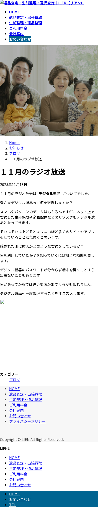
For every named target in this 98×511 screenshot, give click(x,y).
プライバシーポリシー (27, 421)
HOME (14, 388)
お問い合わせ (20, 415)
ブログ (14, 379)
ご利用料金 (18, 405)
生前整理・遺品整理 (25, 399)
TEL (12, 504)
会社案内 (16, 410)
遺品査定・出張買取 (25, 394)
